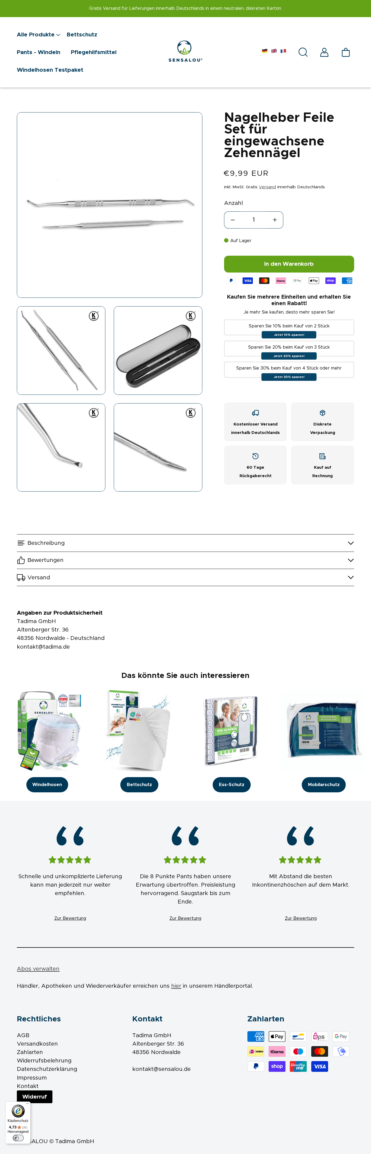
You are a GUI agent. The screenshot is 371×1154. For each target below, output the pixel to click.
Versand (267, 187)
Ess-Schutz (231, 785)
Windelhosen (47, 785)
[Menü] (27, 1105)
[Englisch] (274, 52)
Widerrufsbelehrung (44, 1061)
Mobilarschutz (324, 785)
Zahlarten (30, 1052)
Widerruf (34, 1097)
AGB (23, 1035)
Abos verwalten (38, 969)
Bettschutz (139, 785)
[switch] (18, 1138)
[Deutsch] (265, 52)
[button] (41, 34)
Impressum (32, 1078)
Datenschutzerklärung (47, 1069)
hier (176, 986)
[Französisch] (283, 52)
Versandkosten (37, 1044)
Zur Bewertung (70, 918)
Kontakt (28, 1086)
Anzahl (233, 203)
